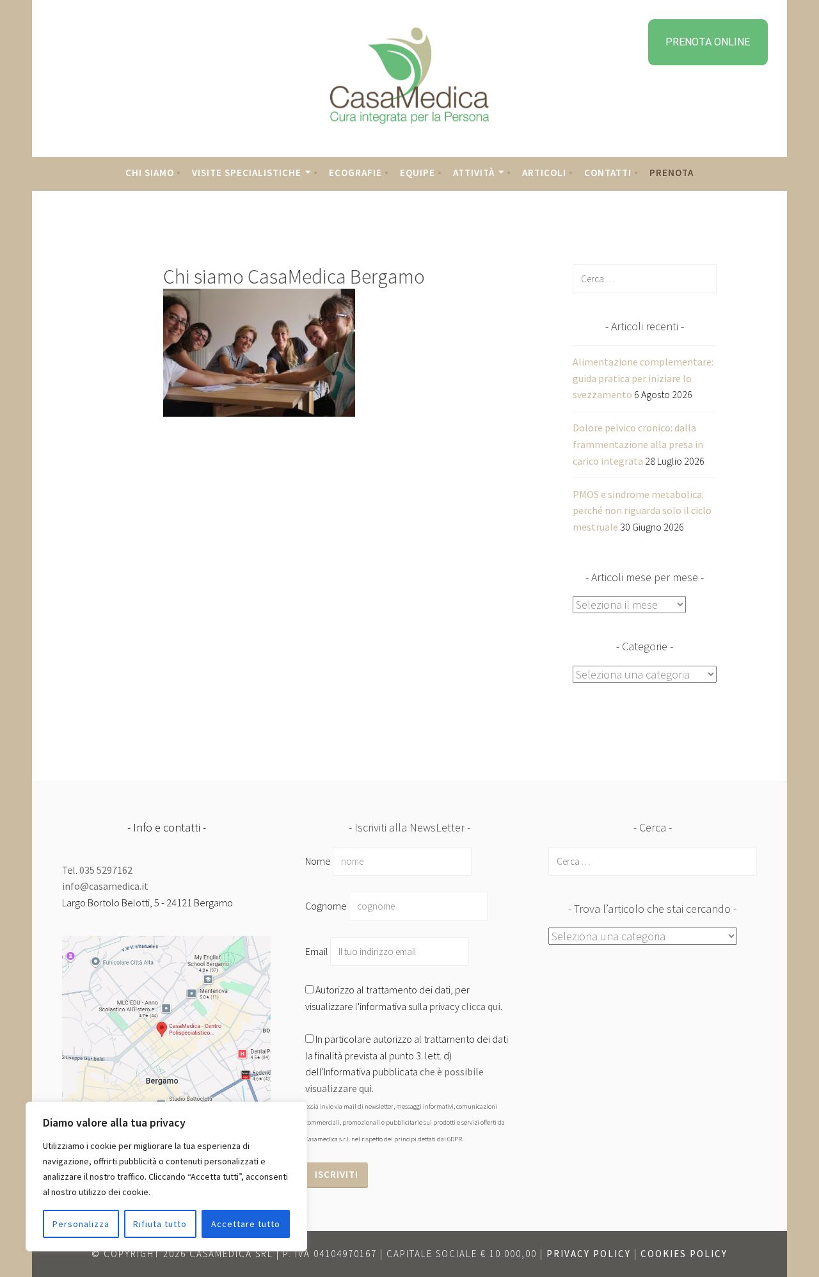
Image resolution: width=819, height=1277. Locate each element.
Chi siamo (149, 172)
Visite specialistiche (246, 172)
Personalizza (80, 1224)
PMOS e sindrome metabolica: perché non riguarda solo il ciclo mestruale (642, 510)
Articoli (544, 172)
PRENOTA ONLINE (707, 42)
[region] (166, 1176)
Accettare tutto (245, 1224)
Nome (318, 861)
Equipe (417, 172)
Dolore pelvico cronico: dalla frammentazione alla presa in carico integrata (638, 444)
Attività (474, 172)
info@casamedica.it (105, 885)
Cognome (326, 905)
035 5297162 (105, 869)
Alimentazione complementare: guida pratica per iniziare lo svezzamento (643, 378)
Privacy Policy (588, 1254)
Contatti (608, 172)
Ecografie (355, 172)
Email (317, 951)
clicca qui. (481, 1006)
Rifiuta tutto (160, 1224)
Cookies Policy (684, 1254)
